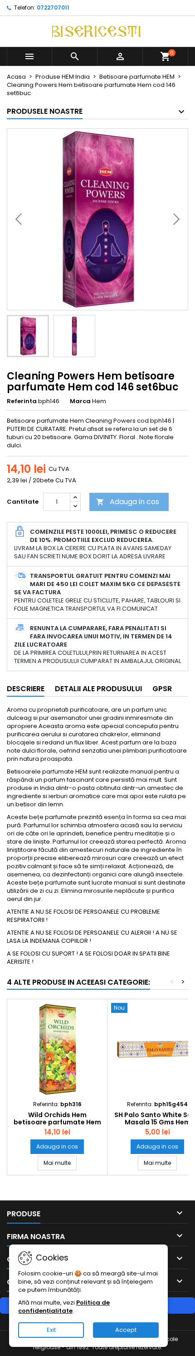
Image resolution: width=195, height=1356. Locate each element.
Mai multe (60, 1163)
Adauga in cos (127, 501)
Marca (80, 401)
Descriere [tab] (25, 688)
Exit (51, 1330)
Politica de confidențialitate (64, 1306)
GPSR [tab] (162, 688)
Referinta (22, 401)
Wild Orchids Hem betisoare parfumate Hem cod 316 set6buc (57, 1122)
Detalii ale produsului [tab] (98, 688)
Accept (125, 1330)
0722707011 (53, 7)
